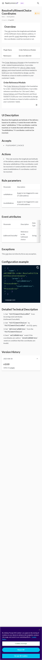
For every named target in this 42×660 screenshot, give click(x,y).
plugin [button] (12, 368)
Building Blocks (11, 16)
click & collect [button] (25, 68)
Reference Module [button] (16, 62)
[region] (21, 643)
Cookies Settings (21, 643)
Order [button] (7, 62)
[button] (21, 358)
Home (3, 16)
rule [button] (9, 31)
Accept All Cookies (20, 656)
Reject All (21, 650)
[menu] (3, 3)
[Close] (39, 629)
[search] (38, 3)
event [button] (17, 36)
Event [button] (19, 193)
